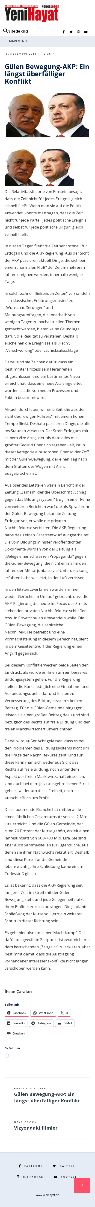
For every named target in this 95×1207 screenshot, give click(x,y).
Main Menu (17, 41)
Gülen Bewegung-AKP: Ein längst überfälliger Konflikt (47, 1095)
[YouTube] (85, 32)
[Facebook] (63, 32)
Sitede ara (18, 31)
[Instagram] (78, 32)
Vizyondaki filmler (36, 1125)
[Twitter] (71, 32)
